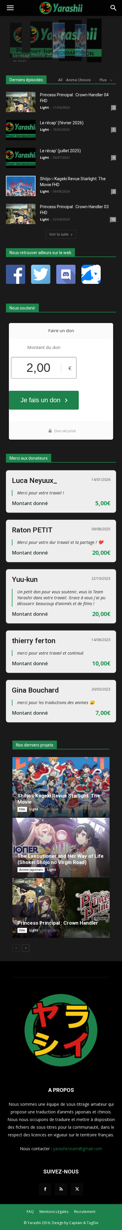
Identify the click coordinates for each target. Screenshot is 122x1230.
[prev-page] (16, 948)
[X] (77, 1189)
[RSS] (61, 1189)
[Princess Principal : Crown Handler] (61, 908)
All (60, 80)
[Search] (113, 8)
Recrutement (84, 1211)
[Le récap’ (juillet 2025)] (21, 158)
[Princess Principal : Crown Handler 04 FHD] (21, 102)
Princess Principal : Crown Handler (57, 923)
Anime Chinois (78, 80)
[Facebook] (45, 1189)
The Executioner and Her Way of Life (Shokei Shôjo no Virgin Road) (60, 859)
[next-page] (25, 948)
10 (113, 219)
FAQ (30, 1211)
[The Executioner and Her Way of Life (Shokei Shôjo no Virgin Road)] (61, 848)
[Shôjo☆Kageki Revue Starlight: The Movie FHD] (21, 186)
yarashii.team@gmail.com (77, 1148)
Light (44, 107)
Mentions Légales (53, 1211)
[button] (10, 8)
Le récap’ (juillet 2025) (60, 150)
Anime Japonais (31, 870)
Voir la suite (59, 234)
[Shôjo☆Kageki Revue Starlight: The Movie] (61, 787)
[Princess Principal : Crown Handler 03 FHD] (21, 214)
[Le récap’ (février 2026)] (21, 130)
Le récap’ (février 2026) (62, 122)
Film (22, 809)
